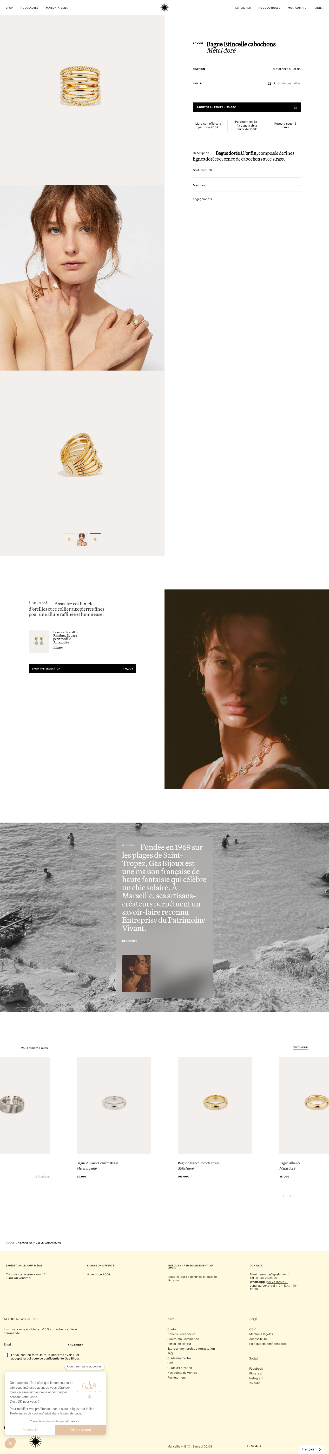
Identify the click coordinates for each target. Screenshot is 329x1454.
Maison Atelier (57, 8)
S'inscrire (75, 1345)
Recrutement (176, 1377)
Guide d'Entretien (179, 1368)
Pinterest (255, 1373)
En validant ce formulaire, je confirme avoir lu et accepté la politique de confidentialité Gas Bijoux (45, 1356)
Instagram (256, 1378)
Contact (173, 1329)
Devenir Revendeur (181, 1334)
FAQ (170, 1353)
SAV (170, 1363)
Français (308, 1449)
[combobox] (311, 1449)
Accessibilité (258, 1339)
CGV (252, 1329)
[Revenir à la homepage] (164, 23)
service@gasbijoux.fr (275, 1274)
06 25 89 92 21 (277, 1282)
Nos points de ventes (182, 1372)
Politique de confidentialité (268, 1344)
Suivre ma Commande (183, 1339)
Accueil (11, 1242)
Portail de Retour (179, 1344)
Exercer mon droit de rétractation (191, 1348)
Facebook (256, 1368)
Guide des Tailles (179, 1358)
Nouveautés (29, 8)
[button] (283, 1196)
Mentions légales (261, 1334)
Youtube (255, 1383)
